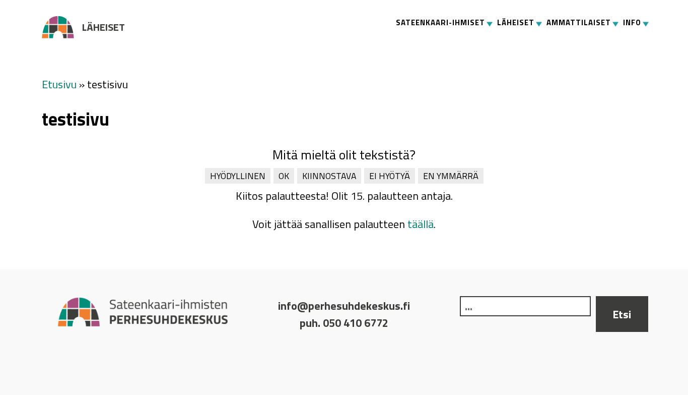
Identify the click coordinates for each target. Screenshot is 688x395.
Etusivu (59, 84)
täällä (420, 224)
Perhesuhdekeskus (62, 27)
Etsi (621, 314)
